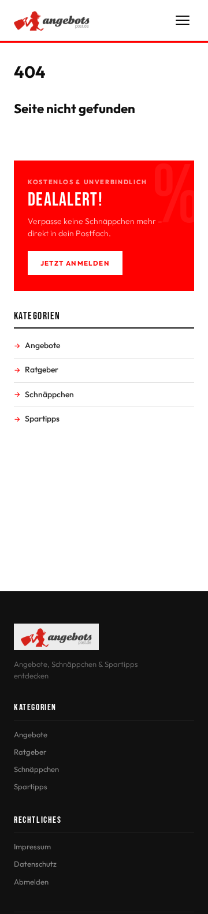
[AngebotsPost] (52, 20)
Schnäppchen (49, 394)
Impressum (32, 846)
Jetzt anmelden (75, 263)
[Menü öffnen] (182, 20)
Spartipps (42, 418)
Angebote (42, 345)
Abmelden (31, 881)
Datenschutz (35, 863)
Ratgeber (41, 369)
